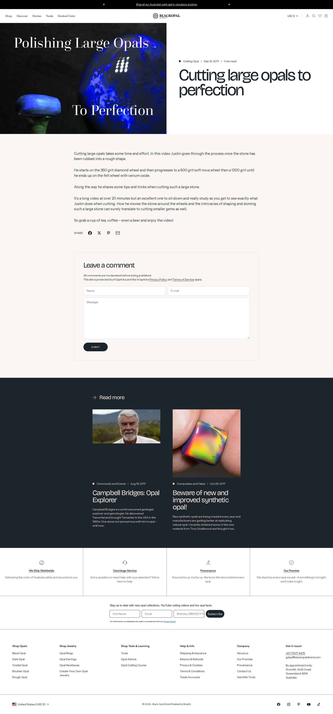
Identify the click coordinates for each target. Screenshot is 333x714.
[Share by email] (117, 233)
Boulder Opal (20, 671)
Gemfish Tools (246, 677)
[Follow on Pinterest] (299, 704)
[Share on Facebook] (90, 233)
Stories (36, 16)
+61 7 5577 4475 (295, 653)
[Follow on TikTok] (319, 704)
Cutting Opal (191, 61)
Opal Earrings (68, 659)
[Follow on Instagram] (289, 704)
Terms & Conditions (192, 671)
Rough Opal (19, 677)
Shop (8, 16)
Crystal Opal (19, 665)
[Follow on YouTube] (309, 704)
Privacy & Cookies (191, 665)
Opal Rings (66, 653)
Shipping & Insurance (193, 653)
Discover (22, 16)
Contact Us (244, 671)
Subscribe (215, 614)
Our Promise (245, 659)
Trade (49, 16)
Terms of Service (183, 279)
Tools (124, 653)
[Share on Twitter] (99, 233)
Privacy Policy (158, 279)
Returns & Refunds (191, 659)
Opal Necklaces (69, 665)
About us (242, 653)
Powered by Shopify (181, 704)
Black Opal (19, 653)
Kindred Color (66, 16)
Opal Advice (128, 659)
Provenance (244, 665)
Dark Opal (18, 659)
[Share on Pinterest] (108, 233)
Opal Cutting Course (133, 665)
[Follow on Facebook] (279, 704)
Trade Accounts (190, 677)
